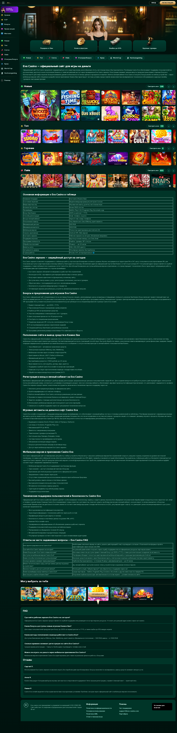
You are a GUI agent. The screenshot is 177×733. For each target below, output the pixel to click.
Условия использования (95, 711)
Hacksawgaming (136, 58)
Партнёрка (123, 714)
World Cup (117, 58)
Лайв (67, 58)
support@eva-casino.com (129, 711)
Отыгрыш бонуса (84, 58)
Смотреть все (155, 86)
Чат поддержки (125, 708)
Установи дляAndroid (159, 706)
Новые (28, 58)
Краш (102, 58)
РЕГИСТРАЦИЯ (167, 3)
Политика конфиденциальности (99, 708)
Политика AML (92, 714)
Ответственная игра (94, 717)
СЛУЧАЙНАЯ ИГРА (98, 594)
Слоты (54, 58)
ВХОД (154, 3)
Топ (41, 58)
